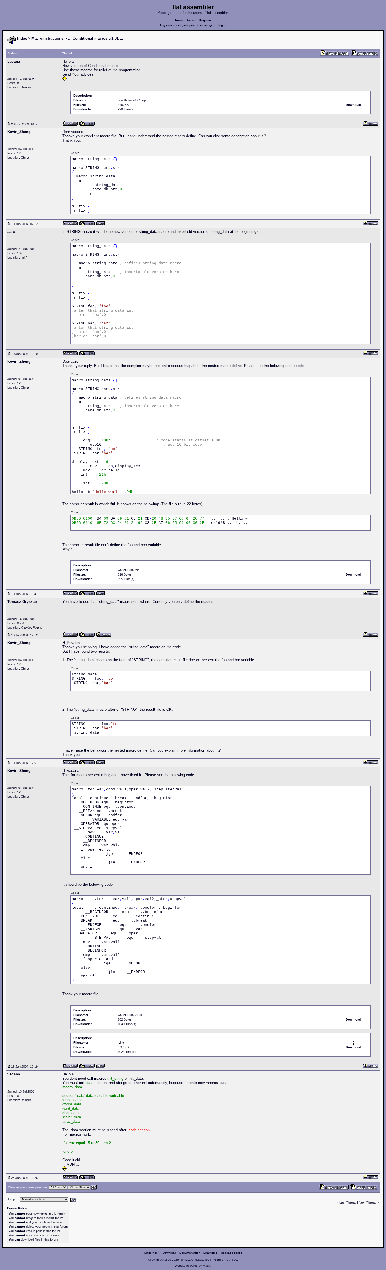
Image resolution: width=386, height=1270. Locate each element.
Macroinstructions (47, 38)
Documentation (189, 1252)
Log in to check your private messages (187, 25)
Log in (222, 25)
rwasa (206, 1265)
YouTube (231, 1259)
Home (179, 20)
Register (205, 20)
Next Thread (368, 1202)
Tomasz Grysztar (191, 1259)
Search (191, 20)
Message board (231, 1252)
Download (169, 1252)
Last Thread (347, 1202)
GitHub (218, 1259)
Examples (210, 1252)
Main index (151, 1252)
